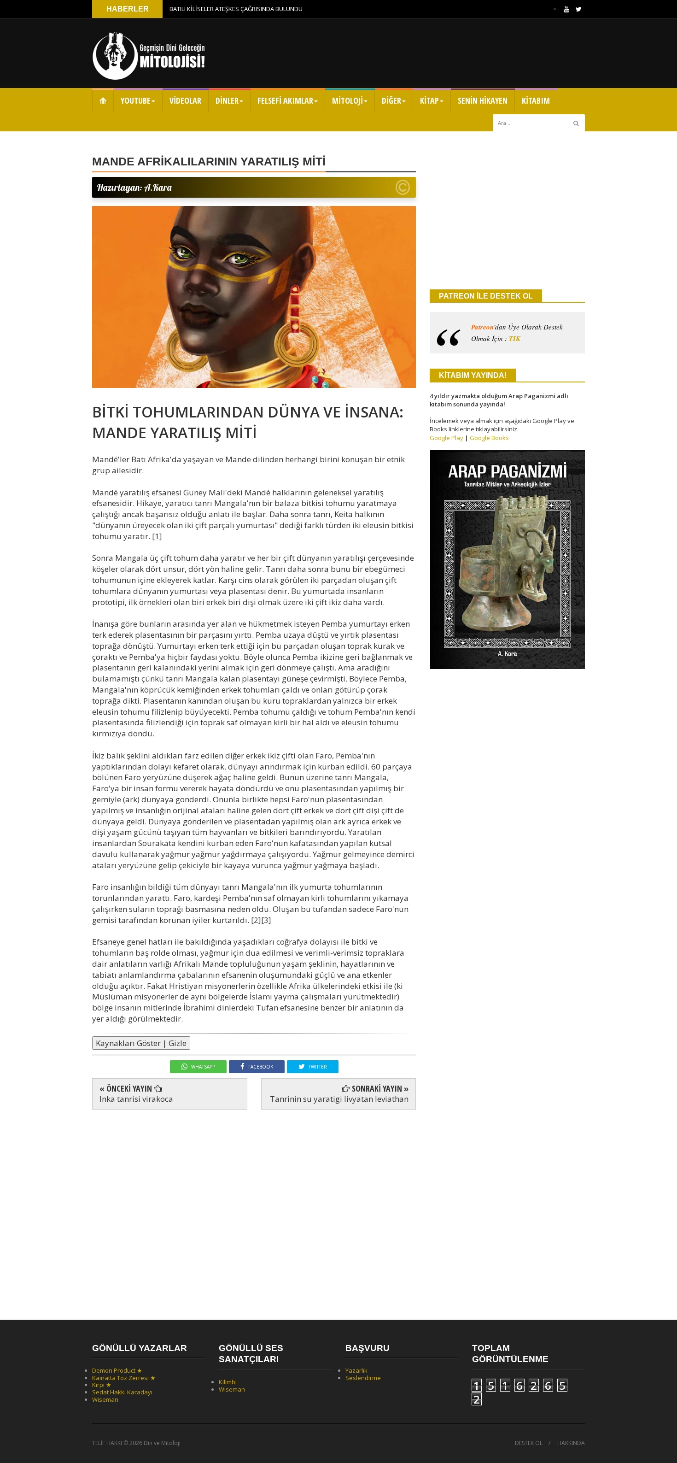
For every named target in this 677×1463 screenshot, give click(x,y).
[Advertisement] (254, 1207)
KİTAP (429, 100)
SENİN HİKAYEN (483, 100)
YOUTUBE (136, 100)
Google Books (489, 438)
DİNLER (227, 100)
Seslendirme (363, 1378)
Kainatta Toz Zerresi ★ (124, 1378)
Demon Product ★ (117, 1370)
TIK (514, 338)
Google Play (446, 438)
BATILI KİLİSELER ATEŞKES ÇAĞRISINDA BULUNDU (236, 9)
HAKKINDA (571, 1443)
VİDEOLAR (185, 100)
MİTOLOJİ (347, 100)
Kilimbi (228, 1382)
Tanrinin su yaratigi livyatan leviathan (339, 1098)
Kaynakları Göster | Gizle (141, 1043)
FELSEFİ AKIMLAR (285, 100)
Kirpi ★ (101, 1385)
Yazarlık (356, 1370)
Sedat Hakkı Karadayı (122, 1392)
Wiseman (105, 1399)
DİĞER (391, 100)
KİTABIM (536, 100)
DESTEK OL (529, 1443)
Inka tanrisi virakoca (136, 1098)
